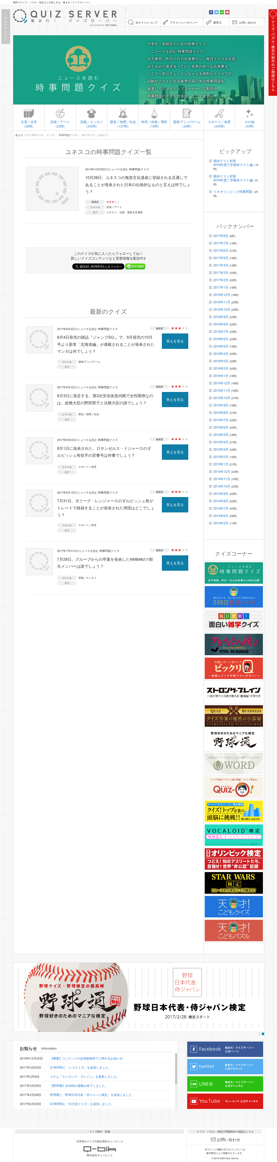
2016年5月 (221, 346)
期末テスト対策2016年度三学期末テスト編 (233, 162)
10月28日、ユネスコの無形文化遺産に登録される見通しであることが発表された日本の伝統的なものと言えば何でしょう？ (137, 184)
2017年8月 (221, 235)
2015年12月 (221, 383)
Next (259, 997)
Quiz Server (232, 1158)
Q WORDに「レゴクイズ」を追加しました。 (80, 1067)
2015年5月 (221, 434)
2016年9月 (221, 316)
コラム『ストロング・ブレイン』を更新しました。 (85, 1076)
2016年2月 (221, 368)
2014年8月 (221, 501)
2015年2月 (221, 456)
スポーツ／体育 (87, 466)
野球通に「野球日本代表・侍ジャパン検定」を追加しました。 (92, 1094)
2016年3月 (221, 361)
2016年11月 (221, 302)
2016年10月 (221, 309)
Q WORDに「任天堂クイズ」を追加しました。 (82, 1104)
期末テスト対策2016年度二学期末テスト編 (233, 178)
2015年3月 (221, 449)
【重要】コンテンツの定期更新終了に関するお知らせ (86, 1058)
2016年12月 (221, 294)
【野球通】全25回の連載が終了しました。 (79, 1085)
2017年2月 (221, 280)
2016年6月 (221, 338)
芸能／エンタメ (87, 577)
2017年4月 (221, 265)
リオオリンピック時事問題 (232, 191)
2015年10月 (221, 397)
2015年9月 (221, 405)
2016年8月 (221, 324)
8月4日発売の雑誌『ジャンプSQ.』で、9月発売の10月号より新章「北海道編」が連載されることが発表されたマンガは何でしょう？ (106, 344)
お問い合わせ (247, 22)
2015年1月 (221, 464)
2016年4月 (221, 353)
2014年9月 (221, 493)
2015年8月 (221, 412)
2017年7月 (221, 243)
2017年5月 (221, 257)
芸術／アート (114, 207)
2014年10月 (221, 486)
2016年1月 (221, 375)
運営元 (217, 22)
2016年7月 (221, 331)
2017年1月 (221, 287)
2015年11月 (221, 390)
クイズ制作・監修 (99, 1131)
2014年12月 (221, 471)
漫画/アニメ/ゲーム (89, 361)
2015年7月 (221, 420)
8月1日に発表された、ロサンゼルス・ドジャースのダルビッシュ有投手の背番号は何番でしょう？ (104, 451)
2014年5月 (221, 523)
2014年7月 (221, 508)
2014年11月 (221, 478)
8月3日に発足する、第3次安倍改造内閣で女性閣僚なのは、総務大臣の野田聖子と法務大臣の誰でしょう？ (105, 399)
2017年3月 (221, 272)
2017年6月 (221, 250)
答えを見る (175, 340)
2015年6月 (221, 427)
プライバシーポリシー (184, 22)
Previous (17, 997)
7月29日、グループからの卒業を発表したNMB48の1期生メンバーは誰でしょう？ (105, 562)
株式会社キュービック (100, 1155)
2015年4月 (221, 442)
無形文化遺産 (135, 212)
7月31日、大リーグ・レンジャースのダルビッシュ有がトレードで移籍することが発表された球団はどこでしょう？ (106, 507)
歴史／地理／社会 (88, 414)
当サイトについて (146, 22)
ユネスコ (111, 212)
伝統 (122, 212)
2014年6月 (221, 515)
